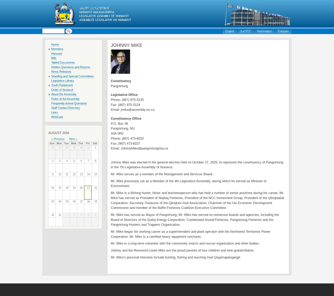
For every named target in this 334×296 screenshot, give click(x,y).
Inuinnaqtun (264, 31)
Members (57, 49)
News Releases (61, 71)
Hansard (56, 53)
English (229, 31)
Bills (53, 58)
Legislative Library (62, 80)
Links (54, 112)
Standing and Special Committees (72, 76)
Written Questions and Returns (70, 67)
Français (283, 31)
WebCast (57, 116)
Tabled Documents (63, 62)
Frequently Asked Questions (69, 103)
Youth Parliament (62, 85)
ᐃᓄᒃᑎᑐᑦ (245, 31)
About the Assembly (64, 94)
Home (55, 44)
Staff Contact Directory (65, 107)
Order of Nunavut (62, 89)
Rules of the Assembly (65, 98)
